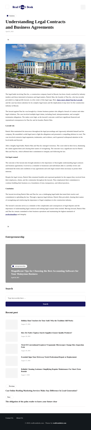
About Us (19, 418)
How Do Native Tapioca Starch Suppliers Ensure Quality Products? (46, 333)
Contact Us (9, 418)
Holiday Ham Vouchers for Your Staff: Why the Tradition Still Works (47, 321)
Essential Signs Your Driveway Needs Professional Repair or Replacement (49, 357)
